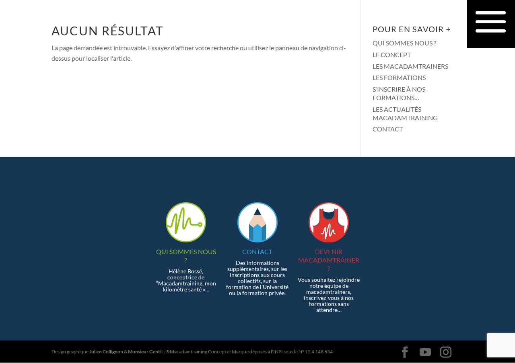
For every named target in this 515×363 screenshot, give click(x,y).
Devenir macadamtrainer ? (328, 260)
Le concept (392, 54)
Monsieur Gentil (145, 352)
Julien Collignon (106, 352)
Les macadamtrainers (410, 66)
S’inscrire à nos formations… (399, 93)
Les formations (399, 77)
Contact (388, 129)
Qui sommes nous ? (404, 43)
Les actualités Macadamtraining (405, 113)
